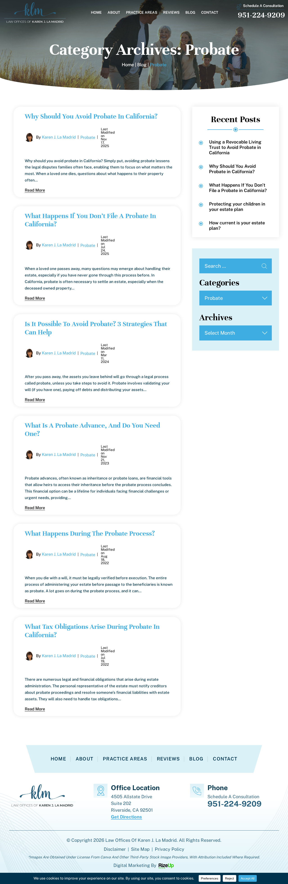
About (114, 13)
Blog (190, 13)
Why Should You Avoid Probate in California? (91, 116)
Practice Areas (141, 13)
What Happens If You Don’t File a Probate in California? (238, 187)
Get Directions (126, 817)
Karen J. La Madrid (59, 137)
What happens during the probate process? (90, 533)
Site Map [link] (140, 849)
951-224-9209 (261, 15)
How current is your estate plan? (237, 225)
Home (96, 13)
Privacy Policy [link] (169, 849)
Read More (35, 190)
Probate (87, 137)
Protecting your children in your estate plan (237, 206)
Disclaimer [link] (115, 849)
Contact (209, 13)
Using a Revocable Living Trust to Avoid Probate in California (235, 147)
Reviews (171, 13)
